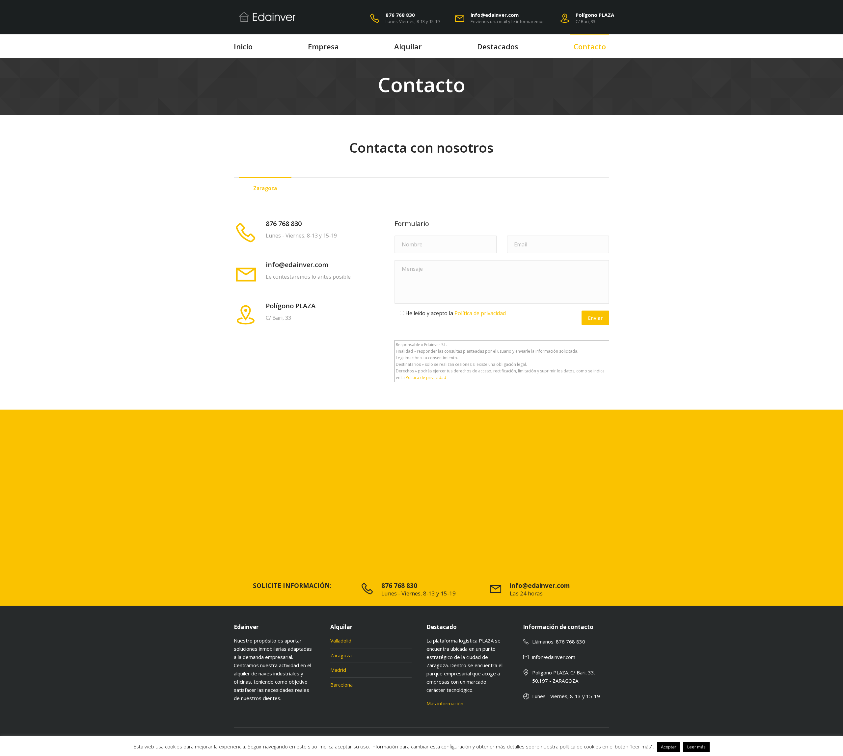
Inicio (243, 46)
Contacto (590, 46)
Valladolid (340, 640)
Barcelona (341, 684)
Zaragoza (341, 655)
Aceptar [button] (668, 747)
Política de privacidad (480, 313)
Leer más (696, 747)
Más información (444, 703)
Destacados (497, 46)
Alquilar (408, 46)
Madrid (338, 670)
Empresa (323, 46)
